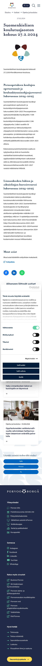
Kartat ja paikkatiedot (19, 528)
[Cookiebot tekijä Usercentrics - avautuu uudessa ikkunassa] (31, 287)
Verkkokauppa (16, 524)
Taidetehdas (15, 612)
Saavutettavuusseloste (19, 640)
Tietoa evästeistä (16, 636)
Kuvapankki (15, 532)
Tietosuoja (14, 632)
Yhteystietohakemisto (18, 516)
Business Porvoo (17, 580)
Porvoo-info (15, 508)
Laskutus (13, 644)
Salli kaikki (21, 365)
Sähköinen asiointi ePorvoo (21, 520)
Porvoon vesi (16, 601)
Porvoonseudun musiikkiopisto (23, 597)
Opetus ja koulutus (30, 12)
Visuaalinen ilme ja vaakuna (21, 648)
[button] (21, 461)
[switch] (36, 335)
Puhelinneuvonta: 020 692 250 (22, 512)
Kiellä (21, 377)
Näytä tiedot (30, 358)
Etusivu (8, 12)
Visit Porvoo (15, 616)
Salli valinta (21, 371)
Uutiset (16, 12)
